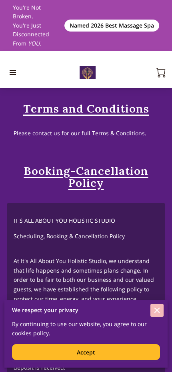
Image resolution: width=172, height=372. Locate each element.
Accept (86, 352)
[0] (161, 72)
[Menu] (12, 72)
